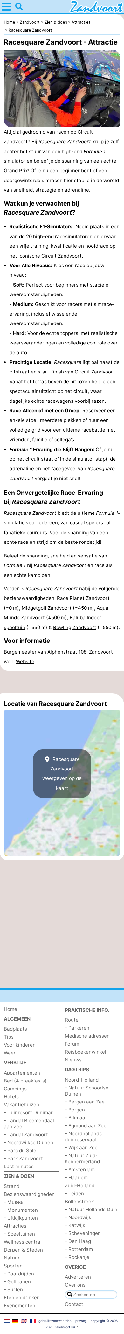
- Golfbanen (17, 1282)
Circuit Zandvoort (61, 256)
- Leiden (74, 1193)
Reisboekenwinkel (85, 1052)
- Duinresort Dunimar (28, 1113)
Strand (11, 1186)
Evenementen (19, 1305)
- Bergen (75, 1110)
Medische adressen (87, 1036)
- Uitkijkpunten (21, 1218)
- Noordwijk (78, 1217)
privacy (81, 1321)
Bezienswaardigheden (29, 1194)
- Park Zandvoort (23, 1158)
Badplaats (15, 1029)
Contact (74, 1304)
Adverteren (78, 1277)
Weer (10, 1053)
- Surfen (13, 1290)
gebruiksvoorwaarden (55, 1321)
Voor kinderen (20, 1045)
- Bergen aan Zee (85, 1102)
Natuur (12, 1258)
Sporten (13, 1266)
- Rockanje (77, 1257)
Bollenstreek (79, 1201)
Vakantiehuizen (21, 1105)
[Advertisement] (62, 682)
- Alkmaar (76, 1118)
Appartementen (22, 1073)
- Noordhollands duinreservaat (83, 1137)
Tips (9, 1037)
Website (25, 661)
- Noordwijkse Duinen (28, 1142)
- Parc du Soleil (21, 1150)
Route (72, 1020)
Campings (15, 1089)
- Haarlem (76, 1177)
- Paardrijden (19, 1274)
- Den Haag (78, 1241)
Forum (72, 1044)
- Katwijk (75, 1225)
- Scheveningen (83, 1233)
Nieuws (73, 1060)
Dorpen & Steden (23, 1250)
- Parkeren (77, 1028)
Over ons (75, 1285)
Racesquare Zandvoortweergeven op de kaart (62, 773)
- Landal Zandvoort (26, 1135)
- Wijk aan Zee (81, 1148)
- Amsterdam (80, 1170)
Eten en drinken (22, 1298)
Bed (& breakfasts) (25, 1081)
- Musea (13, 1202)
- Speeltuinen (19, 1234)
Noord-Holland (82, 1080)
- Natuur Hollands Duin (91, 1209)
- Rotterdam (79, 1249)
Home (10, 1009)
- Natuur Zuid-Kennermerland (82, 1159)
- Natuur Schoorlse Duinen (86, 1091)
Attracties (15, 1226)
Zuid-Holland (79, 1185)
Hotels (11, 1097)
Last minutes (19, 1166)
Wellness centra (22, 1242)
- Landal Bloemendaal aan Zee (29, 1124)
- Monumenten (21, 1210)
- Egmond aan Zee (86, 1126)
